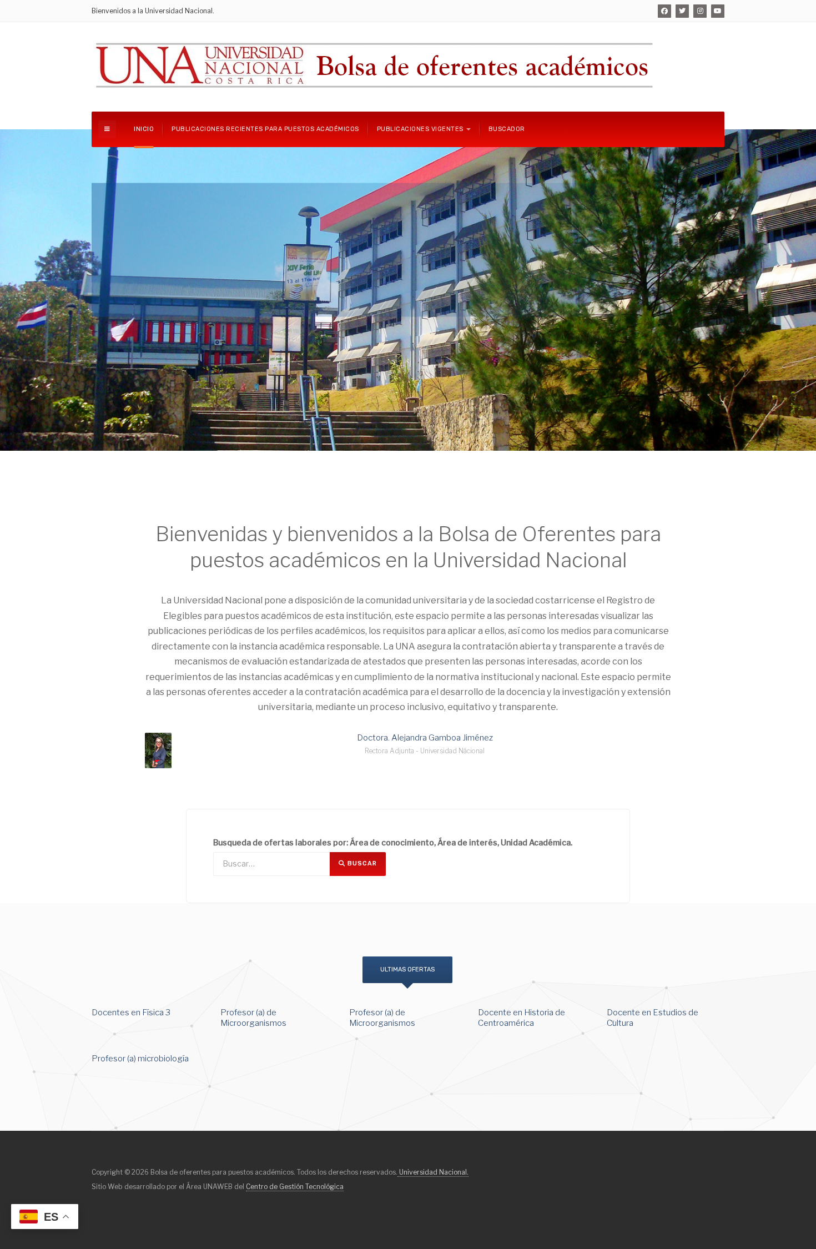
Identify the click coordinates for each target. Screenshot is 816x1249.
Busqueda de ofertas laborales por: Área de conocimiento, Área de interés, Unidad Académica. (392, 842)
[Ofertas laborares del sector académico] (376, 65)
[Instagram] (700, 11)
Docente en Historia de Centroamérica (521, 1018)
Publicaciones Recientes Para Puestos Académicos (265, 129)
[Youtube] (717, 11)
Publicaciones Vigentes (420, 129)
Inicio (144, 129)
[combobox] (271, 864)
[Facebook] (664, 11)
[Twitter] (682, 11)
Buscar (361, 863)
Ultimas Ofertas (407, 969)
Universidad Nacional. (433, 1172)
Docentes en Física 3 (131, 1013)
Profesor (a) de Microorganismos (253, 1018)
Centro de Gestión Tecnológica (295, 1186)
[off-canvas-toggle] (107, 129)
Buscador (506, 129)
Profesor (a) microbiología (140, 1059)
